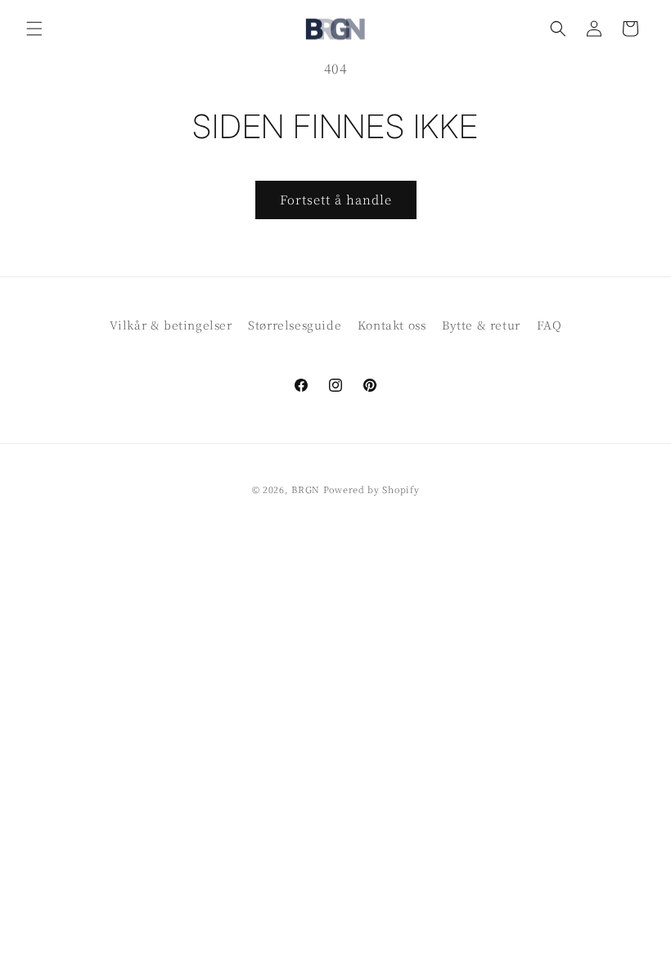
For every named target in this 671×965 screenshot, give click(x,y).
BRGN (305, 489)
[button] (34, 29)
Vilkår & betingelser (171, 324)
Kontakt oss (392, 324)
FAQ (549, 324)
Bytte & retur (481, 324)
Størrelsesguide (294, 324)
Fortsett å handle (336, 199)
